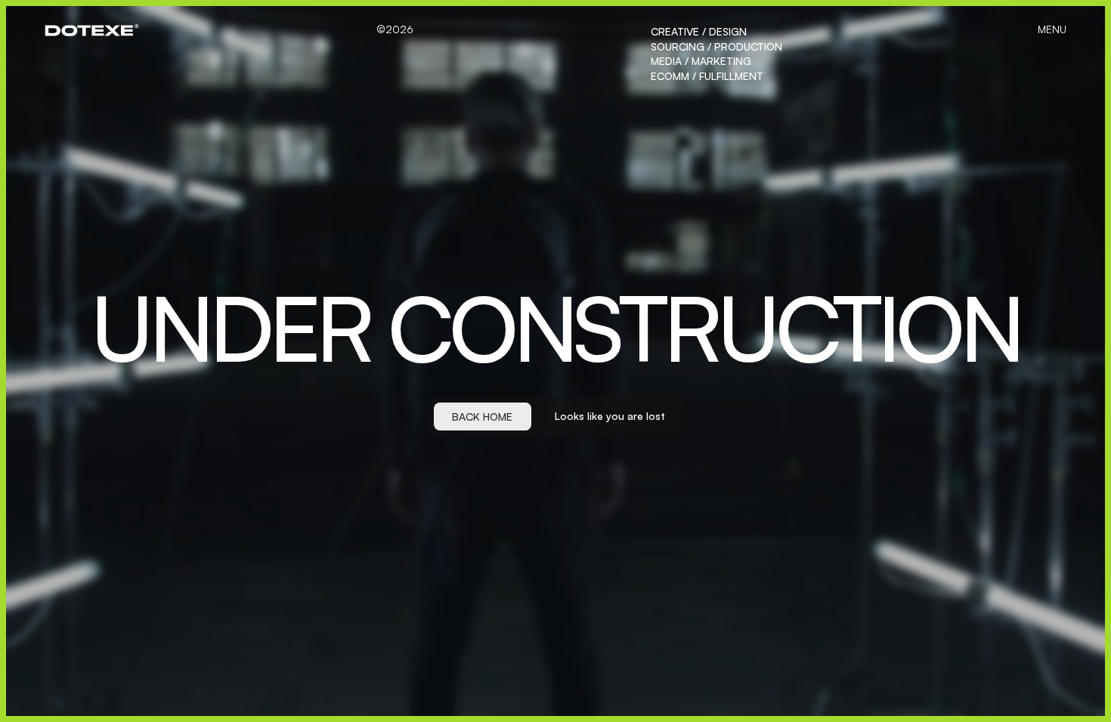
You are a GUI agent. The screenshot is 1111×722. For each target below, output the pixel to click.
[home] (92, 30)
